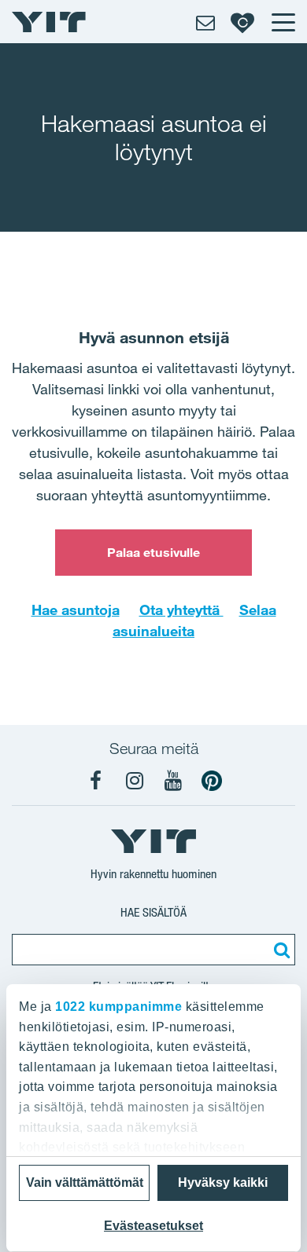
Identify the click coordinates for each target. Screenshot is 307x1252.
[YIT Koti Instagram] (134, 780)
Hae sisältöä (153, 912)
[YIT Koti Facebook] (96, 780)
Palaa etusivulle (154, 552)
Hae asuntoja (75, 609)
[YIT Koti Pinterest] (211, 780)
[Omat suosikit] (242, 22)
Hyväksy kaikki (223, 1182)
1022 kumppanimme (118, 1006)
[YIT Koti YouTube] (173, 780)
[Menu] (282, 22)
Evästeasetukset (153, 1225)
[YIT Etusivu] (49, 22)
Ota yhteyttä (181, 609)
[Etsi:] (279, 950)
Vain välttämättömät (84, 1182)
